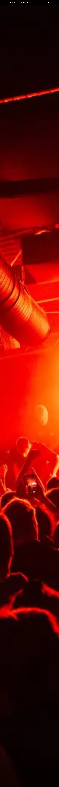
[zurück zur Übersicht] (48, 2)
